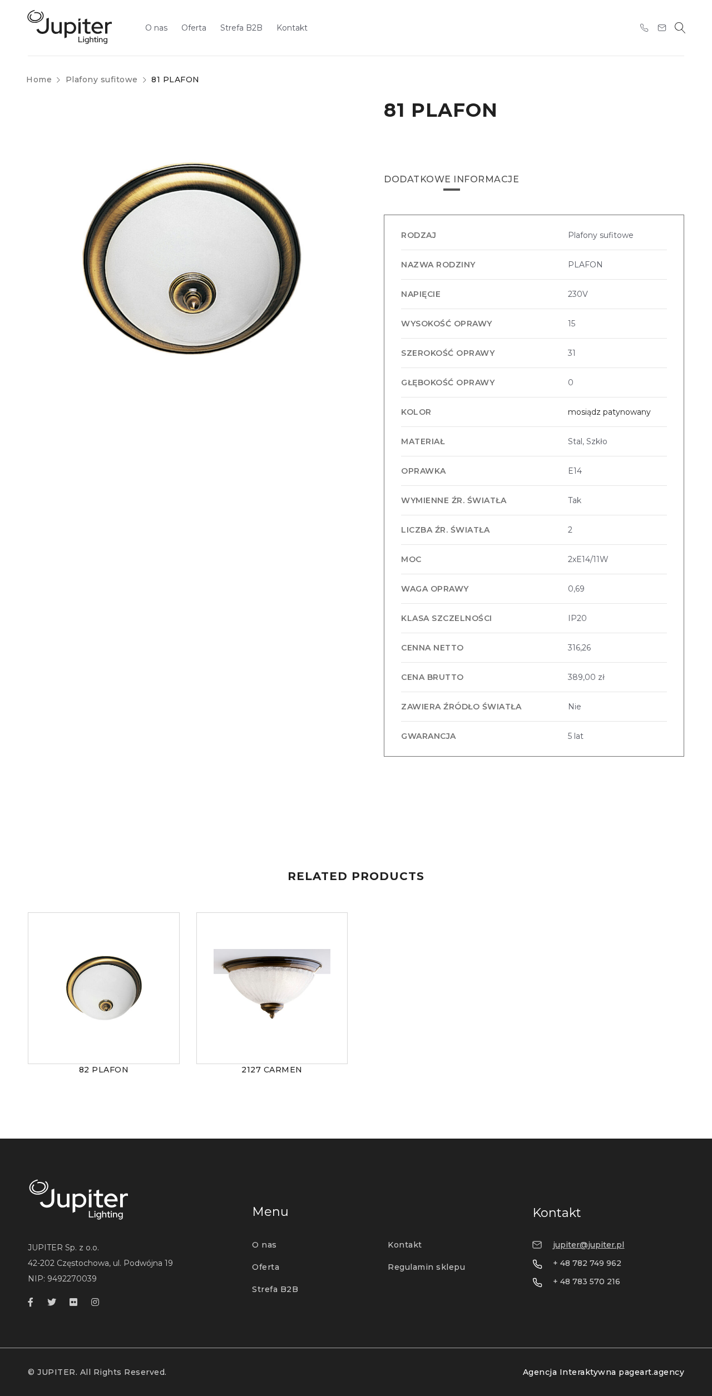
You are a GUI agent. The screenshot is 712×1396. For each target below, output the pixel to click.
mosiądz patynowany (609, 412)
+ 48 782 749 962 (587, 1263)
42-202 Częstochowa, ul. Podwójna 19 (100, 1263)
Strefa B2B (275, 1289)
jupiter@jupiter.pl (588, 1245)
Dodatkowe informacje (451, 179)
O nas (264, 1245)
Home (39, 79)
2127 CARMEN (272, 1070)
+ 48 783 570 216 (586, 1281)
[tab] (451, 179)
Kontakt (405, 1245)
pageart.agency (651, 1372)
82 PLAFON (104, 1070)
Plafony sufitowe (102, 79)
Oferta (265, 1267)
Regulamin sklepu (426, 1267)
